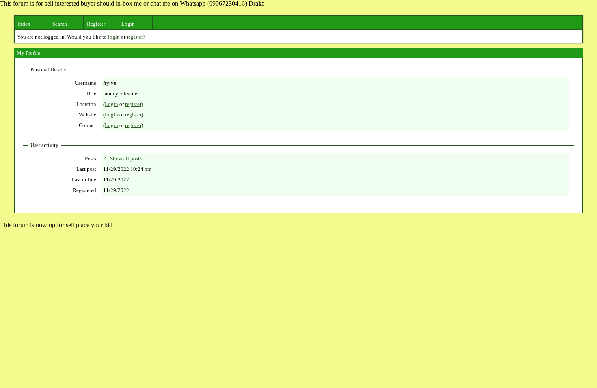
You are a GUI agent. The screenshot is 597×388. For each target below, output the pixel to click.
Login (128, 24)
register (135, 37)
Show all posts (126, 158)
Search (59, 24)
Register (96, 24)
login (114, 37)
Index (24, 24)
